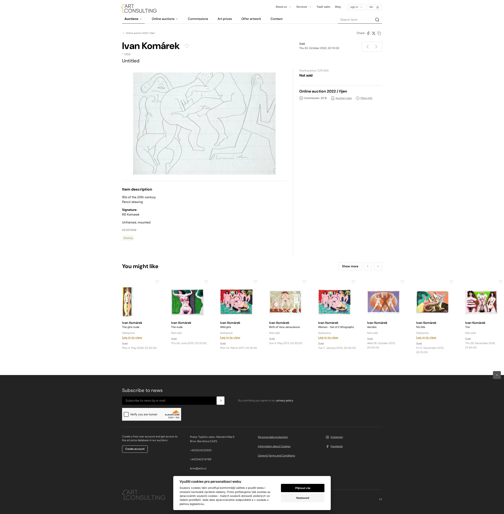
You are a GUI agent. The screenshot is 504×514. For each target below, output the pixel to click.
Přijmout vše (302, 488)
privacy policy (284, 400)
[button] (497, 375)
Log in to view (132, 337)
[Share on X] (374, 33)
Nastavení (302, 497)
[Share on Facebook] (368, 33)
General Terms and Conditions (276, 455)
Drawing (128, 238)
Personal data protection (273, 437)
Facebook (337, 446)
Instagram (337, 437)
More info (366, 98)
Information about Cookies (274, 446)
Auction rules (343, 98)
